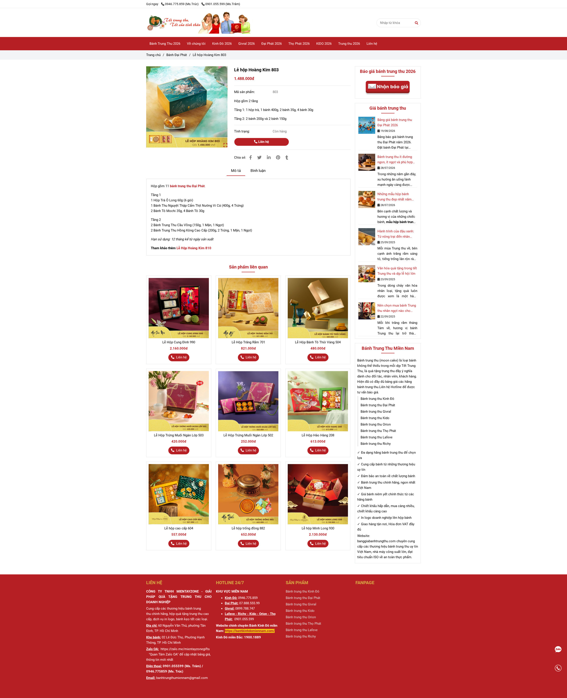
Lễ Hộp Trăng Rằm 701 (248, 342)
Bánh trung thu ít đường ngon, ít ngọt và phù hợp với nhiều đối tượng (395, 160)
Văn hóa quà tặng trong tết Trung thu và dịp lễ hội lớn (397, 271)
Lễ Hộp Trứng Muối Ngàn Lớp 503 (179, 435)
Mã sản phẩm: (245, 92)
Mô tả (236, 171)
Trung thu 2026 (349, 44)
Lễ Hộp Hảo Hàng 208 (318, 435)
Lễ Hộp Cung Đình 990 (178, 342)
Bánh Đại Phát (176, 55)
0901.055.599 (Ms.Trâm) (222, 4)
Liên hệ (372, 44)
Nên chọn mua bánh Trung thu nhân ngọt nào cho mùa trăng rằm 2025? (396, 308)
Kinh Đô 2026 (222, 44)
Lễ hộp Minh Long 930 (318, 528)
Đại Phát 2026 (271, 44)
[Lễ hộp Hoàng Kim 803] (215, 23)
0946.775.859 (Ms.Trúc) (182, 4)
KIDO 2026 (324, 44)
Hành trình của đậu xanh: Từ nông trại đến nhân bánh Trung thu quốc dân (395, 234)
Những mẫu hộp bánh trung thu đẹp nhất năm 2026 (394, 197)
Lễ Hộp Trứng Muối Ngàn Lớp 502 (248, 435)
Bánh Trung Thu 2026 (165, 44)
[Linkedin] (269, 157)
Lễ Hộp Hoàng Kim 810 (194, 248)
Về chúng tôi (196, 44)
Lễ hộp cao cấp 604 (178, 528)
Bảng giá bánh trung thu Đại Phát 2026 (394, 122)
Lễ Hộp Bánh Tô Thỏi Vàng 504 (318, 342)
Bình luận (258, 171)
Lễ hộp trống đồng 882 (248, 528)
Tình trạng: (242, 131)
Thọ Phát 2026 (299, 44)
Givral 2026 (246, 44)
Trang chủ (153, 55)
